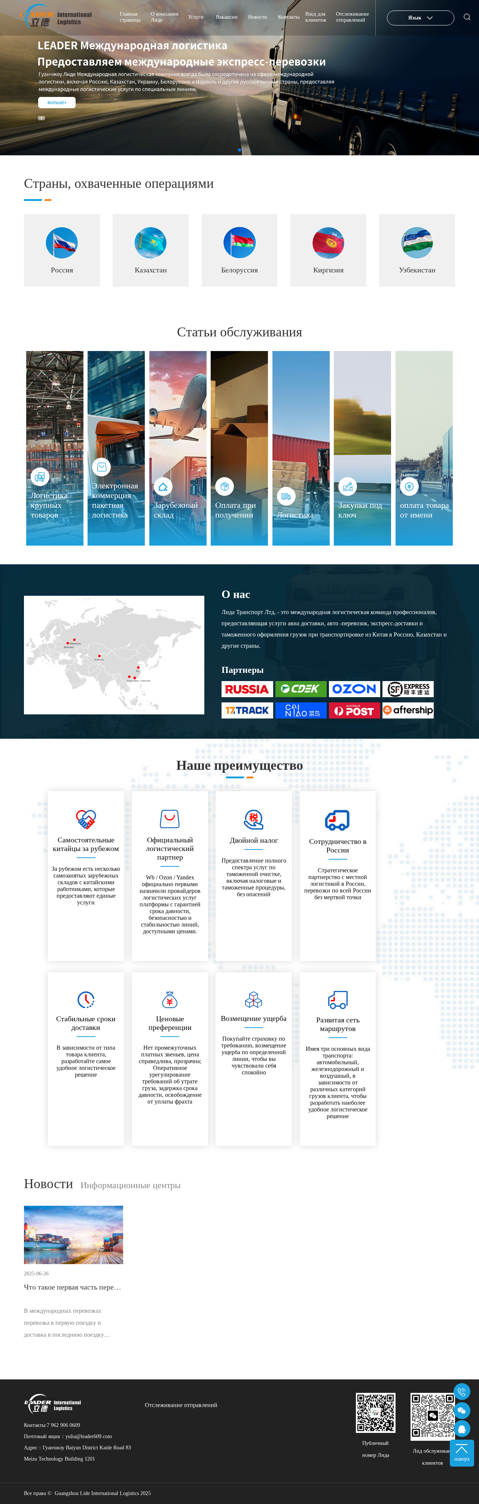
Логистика (295, 514)
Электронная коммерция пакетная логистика (115, 500)
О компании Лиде (165, 17)
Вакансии (227, 17)
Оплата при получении (235, 509)
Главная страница (130, 17)
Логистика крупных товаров (49, 505)
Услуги (196, 17)
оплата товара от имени (424, 509)
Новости (257, 17)
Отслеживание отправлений (352, 17)
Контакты (288, 17)
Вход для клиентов (315, 17)
